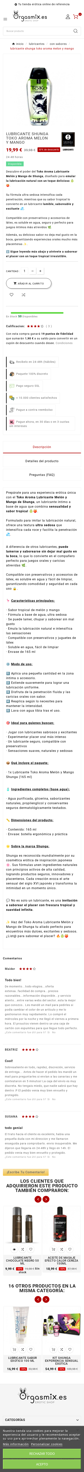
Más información (16, 1444)
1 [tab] (42, 124)
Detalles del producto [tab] (42, 461)
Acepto (42, 1464)
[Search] (76, 31)
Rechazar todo (42, 1454)
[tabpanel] (42, 97)
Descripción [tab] (42, 447)
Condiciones (64, 343)
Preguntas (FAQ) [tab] (42, 475)
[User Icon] (68, 17)
